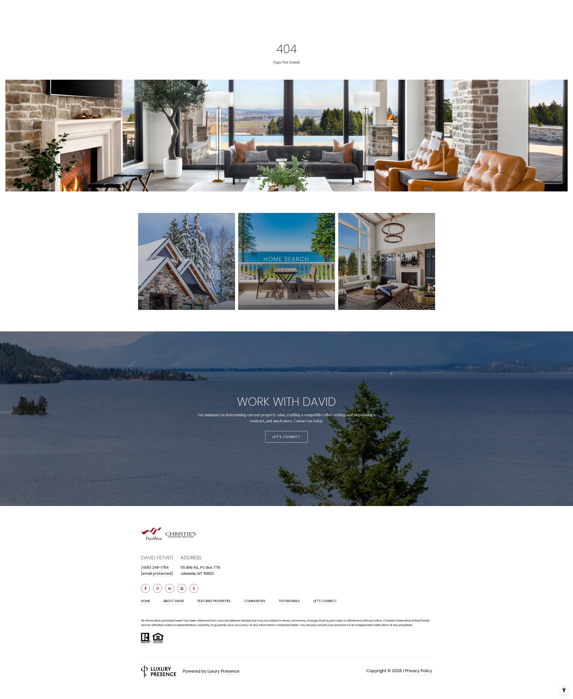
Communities (254, 601)
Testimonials (289, 601)
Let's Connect (325, 601)
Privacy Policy (418, 670)
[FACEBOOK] (145, 588)
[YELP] (193, 588)
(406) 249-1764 (155, 567)
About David (173, 601)
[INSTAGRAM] (157, 588)
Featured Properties (214, 601)
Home (145, 601)
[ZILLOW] (181, 588)
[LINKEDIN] (169, 588)
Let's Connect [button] (287, 437)
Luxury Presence (223, 671)
